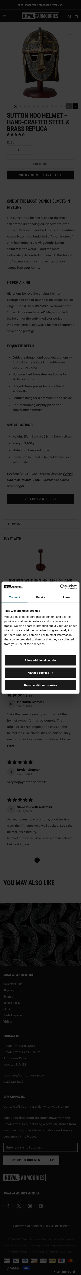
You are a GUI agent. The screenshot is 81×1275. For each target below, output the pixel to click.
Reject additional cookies (40, 685)
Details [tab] (40, 597)
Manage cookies (38, 672)
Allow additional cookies (40, 660)
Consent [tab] (14, 597)
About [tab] (66, 597)
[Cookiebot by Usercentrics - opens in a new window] (60, 586)
